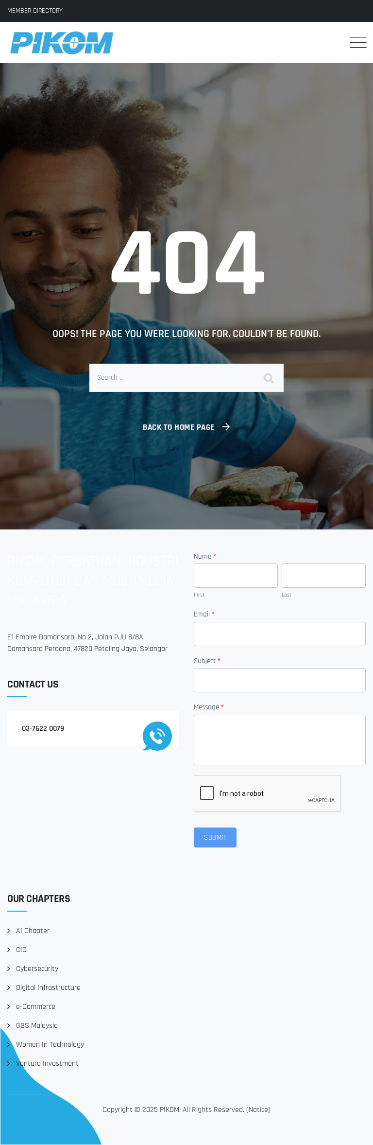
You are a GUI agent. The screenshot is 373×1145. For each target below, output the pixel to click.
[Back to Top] (352, 1129)
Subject (207, 661)
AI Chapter (33, 931)
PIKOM (169, 1110)
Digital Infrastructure (48, 988)
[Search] (329, 42)
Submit (215, 837)
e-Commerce (35, 1007)
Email (204, 614)
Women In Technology (50, 1044)
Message (209, 707)
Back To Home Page (179, 427)
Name (205, 556)
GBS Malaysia (37, 1026)
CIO (21, 950)
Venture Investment (47, 1063)
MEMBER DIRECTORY (35, 10)
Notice (258, 1110)
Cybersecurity (37, 969)
